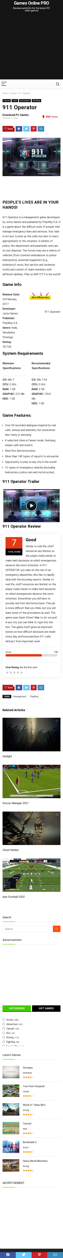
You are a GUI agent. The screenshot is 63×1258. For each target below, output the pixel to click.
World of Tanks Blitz (34, 1104)
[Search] (58, 84)
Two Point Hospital (33, 1086)
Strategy (36, 100)
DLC (8, 1033)
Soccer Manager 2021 (16, 803)
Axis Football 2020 (14, 896)
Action (9, 1019)
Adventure (12, 1024)
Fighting (10, 1041)
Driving (10, 1037)
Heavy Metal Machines (35, 1160)
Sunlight (7, 756)
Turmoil (27, 1123)
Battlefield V (30, 1142)
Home (5, 93)
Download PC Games (16, 115)
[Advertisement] (31, 46)
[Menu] (4, 84)
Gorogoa (28, 1067)
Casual (13, 93)
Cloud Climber (11, 850)
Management (19, 696)
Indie (15, 100)
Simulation (25, 100)
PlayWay (34, 696)
